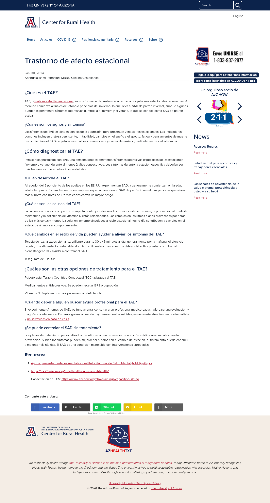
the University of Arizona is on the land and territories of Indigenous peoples (120, 463)
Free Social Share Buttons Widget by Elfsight (107, 413)
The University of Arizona (166, 488)
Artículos (46, 40)
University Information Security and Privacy (135, 483)
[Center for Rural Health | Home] (60, 22)
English (238, 16)
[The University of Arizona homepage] (50, 5)
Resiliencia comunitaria (97, 40)
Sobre (153, 40)
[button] (45, 407)
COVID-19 (63, 40)
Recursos (131, 40)
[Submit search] (238, 5)
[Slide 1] (220, 110)
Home (31, 40)
